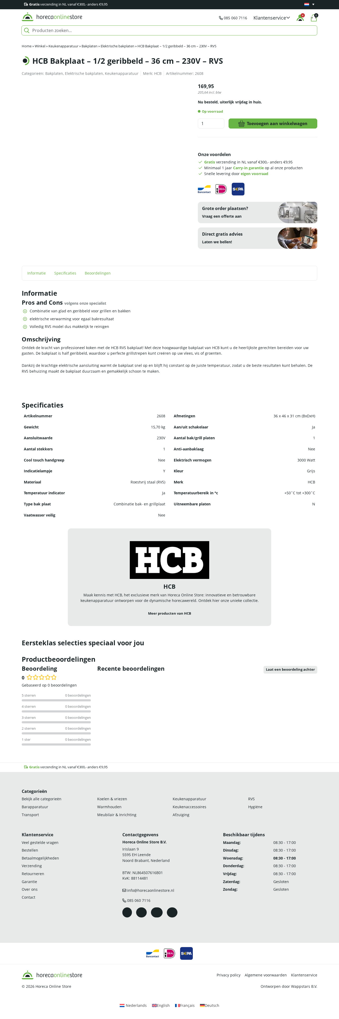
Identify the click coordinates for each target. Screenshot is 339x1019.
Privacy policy (228, 974)
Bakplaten (89, 46)
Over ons (30, 889)
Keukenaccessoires (189, 806)
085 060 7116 (235, 17)
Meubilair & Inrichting (116, 814)
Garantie (29, 881)
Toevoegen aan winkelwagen (277, 123)
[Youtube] (157, 912)
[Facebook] (127, 912)
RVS (251, 799)
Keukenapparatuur (63, 46)
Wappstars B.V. (304, 986)
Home (27, 46)
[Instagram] (141, 912)
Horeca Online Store (53, 986)
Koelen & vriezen (112, 799)
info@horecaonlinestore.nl (150, 890)
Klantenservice (304, 974)
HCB (158, 73)
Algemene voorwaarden (266, 974)
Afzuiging (181, 814)
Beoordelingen (98, 273)
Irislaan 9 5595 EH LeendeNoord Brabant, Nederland (146, 855)
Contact (28, 897)
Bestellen (30, 850)
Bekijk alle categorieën (41, 799)
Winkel (40, 46)
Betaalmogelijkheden (40, 858)
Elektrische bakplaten (117, 46)
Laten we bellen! (217, 241)
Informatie (36, 273)
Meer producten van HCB (169, 613)
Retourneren (33, 873)
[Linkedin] (172, 912)
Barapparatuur (35, 806)
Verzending (32, 866)
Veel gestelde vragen (40, 842)
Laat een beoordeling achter (290, 669)
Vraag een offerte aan (222, 216)
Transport (30, 814)
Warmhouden (109, 806)
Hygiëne (255, 806)
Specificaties (65, 273)
